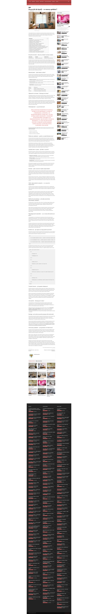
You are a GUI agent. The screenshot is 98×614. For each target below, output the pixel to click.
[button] (68, 1)
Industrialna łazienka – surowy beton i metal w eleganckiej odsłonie (65, 43)
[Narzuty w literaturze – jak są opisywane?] (59, 106)
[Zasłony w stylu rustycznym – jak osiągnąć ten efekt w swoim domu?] (59, 87)
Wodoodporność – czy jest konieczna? (34, 42)
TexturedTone (35, 550)
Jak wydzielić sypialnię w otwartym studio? (35, 461)
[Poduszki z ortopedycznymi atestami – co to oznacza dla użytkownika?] (51, 391)
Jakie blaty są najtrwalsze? (61, 543)
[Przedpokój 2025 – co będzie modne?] (59, 48)
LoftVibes (35, 505)
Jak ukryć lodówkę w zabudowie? (61, 432)
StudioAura (35, 426)
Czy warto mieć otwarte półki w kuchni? (62, 515)
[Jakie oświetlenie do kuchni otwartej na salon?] (59, 130)
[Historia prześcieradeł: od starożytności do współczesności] (42, 391)
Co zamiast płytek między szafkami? (48, 479)
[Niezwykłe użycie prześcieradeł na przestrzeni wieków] (63, 19)
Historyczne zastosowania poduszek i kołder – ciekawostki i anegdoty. (64, 110)
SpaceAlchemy (49, 543)
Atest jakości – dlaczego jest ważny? (34, 50)
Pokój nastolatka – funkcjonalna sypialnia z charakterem (64, 52)
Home (30, 1)
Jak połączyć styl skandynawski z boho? (48, 534)
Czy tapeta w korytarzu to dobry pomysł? (63, 492)
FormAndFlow (35, 452)
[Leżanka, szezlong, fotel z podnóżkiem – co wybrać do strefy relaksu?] (59, 114)
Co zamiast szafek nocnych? (47, 493)
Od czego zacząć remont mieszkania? (48, 577)
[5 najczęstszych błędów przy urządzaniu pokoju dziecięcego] (59, 67)
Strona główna (30, 6)
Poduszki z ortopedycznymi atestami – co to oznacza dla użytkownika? (50, 395)
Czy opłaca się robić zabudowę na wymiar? (35, 511)
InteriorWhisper (35, 437)
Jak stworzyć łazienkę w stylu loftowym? (34, 489)
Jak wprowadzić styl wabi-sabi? (33, 425)
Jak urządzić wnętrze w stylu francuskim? (34, 522)
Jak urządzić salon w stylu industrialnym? (49, 448)
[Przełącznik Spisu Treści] (47, 38)
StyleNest (63, 429)
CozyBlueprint (35, 418)
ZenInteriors (49, 527)
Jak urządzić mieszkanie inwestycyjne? (34, 443)
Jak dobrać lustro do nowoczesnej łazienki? (35, 417)
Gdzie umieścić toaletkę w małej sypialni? (63, 417)
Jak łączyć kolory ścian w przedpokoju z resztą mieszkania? (64, 134)
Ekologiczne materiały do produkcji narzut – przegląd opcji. (49, 350)
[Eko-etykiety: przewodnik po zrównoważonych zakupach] (42, 375)
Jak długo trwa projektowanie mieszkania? (35, 507)
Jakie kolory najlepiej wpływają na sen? (62, 606)
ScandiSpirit (49, 410)
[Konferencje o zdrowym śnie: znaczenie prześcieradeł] (59, 64)
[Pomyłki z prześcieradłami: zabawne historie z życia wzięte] (33, 383)
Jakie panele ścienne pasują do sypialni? (62, 476)
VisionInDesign (49, 469)
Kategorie (37, 1)
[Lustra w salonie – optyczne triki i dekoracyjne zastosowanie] (59, 79)
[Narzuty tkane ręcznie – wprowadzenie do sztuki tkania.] (59, 122)
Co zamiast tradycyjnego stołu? (33, 556)
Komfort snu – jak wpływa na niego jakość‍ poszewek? (36, 48)
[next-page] (30, 397)
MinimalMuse (35, 538)
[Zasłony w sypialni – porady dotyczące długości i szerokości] (33, 366)
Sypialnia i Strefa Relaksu (64, 33)
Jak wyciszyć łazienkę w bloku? (47, 565)
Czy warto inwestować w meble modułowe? (35, 451)
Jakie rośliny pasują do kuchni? (47, 505)
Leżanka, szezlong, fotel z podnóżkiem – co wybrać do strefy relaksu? (65, 114)
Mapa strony (42, 1)
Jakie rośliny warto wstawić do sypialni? (48, 569)
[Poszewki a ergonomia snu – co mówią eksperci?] (59, 138)
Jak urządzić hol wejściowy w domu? (34, 482)
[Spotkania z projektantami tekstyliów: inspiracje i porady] (59, 83)
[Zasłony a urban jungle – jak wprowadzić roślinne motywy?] (51, 383)
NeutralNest (49, 487)
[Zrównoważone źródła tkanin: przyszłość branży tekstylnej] (42, 383)
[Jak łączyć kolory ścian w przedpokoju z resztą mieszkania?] (59, 133)
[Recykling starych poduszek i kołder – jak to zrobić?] (59, 71)
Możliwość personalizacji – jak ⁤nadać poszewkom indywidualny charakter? (39, 46)
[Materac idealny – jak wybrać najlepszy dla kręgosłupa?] (59, 32)
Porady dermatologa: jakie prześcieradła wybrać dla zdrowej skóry (51, 370)
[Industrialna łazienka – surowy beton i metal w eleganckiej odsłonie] (59, 43)
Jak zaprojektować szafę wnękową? (62, 428)
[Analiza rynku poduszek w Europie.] (42, 366)
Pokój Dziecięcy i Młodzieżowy (64, 68)
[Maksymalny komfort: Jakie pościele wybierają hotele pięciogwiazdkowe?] (59, 98)
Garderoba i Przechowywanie (64, 95)
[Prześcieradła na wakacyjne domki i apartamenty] (33, 391)
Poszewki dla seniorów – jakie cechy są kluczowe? (34, 350)
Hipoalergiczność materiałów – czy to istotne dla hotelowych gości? (38, 47)
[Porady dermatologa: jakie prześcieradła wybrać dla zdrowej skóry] (51, 366)
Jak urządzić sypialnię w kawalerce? (48, 445)
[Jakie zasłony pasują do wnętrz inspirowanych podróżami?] (59, 60)
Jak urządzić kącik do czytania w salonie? (34, 540)
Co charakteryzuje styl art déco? (47, 545)
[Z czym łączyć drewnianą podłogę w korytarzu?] (59, 102)
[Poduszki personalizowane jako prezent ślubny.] (33, 375)
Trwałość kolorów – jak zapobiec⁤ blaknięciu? (35, 49)
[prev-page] (29, 397)
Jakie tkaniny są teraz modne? (47, 476)
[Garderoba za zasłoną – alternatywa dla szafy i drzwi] (59, 95)
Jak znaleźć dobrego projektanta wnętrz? (49, 468)
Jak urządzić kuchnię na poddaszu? (62, 523)
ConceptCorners (35, 490)
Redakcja (53, 1)
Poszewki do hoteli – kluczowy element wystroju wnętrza (36, 39)
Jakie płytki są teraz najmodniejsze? (62, 456)
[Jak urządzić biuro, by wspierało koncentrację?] (59, 119)
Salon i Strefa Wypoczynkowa (64, 80)
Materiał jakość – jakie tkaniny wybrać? (34, 40)
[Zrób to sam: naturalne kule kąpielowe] (59, 126)
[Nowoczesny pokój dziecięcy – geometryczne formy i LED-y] (59, 75)
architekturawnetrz (37, 354)
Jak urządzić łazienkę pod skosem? (62, 504)
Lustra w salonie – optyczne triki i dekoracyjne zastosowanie (65, 79)
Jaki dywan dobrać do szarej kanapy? (48, 452)
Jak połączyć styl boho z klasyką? (33, 530)
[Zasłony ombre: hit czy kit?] (59, 40)
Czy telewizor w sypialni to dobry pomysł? (35, 537)
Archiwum (33, 1)
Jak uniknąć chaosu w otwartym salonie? (34, 458)
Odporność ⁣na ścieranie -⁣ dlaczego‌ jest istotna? (35, 41)
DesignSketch (35, 471)
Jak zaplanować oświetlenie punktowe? (48, 486)
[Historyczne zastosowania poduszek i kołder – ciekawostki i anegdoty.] (59, 110)
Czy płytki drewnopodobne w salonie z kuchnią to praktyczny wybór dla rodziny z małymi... (35, 409)
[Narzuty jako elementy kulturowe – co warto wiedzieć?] (59, 36)
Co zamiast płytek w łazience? (61, 581)
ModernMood (35, 462)
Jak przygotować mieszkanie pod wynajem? (63, 473)
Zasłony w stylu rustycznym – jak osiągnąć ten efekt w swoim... (65, 87)
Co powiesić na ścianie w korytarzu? (34, 593)
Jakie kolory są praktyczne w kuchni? (34, 533)
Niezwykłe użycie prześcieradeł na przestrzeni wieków (63, 25)
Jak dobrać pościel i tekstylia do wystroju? (35, 436)
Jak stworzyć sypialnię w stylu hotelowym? (49, 592)
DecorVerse (49, 570)
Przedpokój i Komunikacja (64, 103)
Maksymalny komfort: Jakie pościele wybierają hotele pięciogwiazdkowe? (64, 98)
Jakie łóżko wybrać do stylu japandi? (34, 454)
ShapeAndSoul (35, 411)
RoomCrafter (49, 418)
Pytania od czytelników (64, 130)
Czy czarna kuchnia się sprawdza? (48, 428)
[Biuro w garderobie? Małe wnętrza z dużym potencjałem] (59, 56)
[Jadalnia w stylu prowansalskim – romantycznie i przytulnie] (59, 91)
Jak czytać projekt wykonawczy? (33, 504)
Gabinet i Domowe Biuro (64, 57)
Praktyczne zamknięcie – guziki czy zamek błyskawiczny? (37, 43)
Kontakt (57, 1)
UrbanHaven (49, 473)
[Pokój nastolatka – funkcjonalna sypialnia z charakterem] (59, 52)
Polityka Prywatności (48, 1)
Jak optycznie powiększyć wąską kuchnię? (34, 514)
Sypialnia (33, 6)
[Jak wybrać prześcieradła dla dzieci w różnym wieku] (51, 375)
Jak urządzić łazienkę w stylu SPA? (48, 553)
